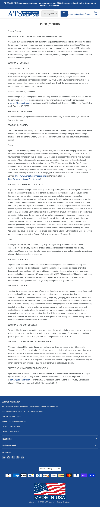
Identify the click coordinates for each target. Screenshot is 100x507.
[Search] (64, 14)
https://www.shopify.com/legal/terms (30, 176)
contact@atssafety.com (20, 103)
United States (48, 469)
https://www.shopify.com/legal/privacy (24, 179)
